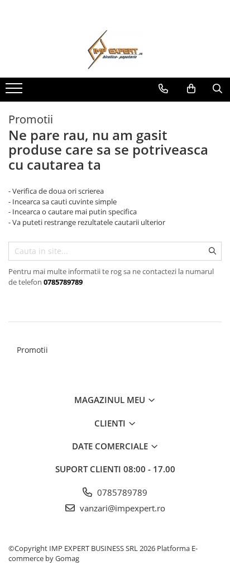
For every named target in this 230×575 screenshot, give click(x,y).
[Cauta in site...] (217, 89)
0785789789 (121, 492)
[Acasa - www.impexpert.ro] (115, 49)
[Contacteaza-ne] (163, 89)
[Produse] (15, 91)
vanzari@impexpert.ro (121, 508)
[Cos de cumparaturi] (191, 89)
